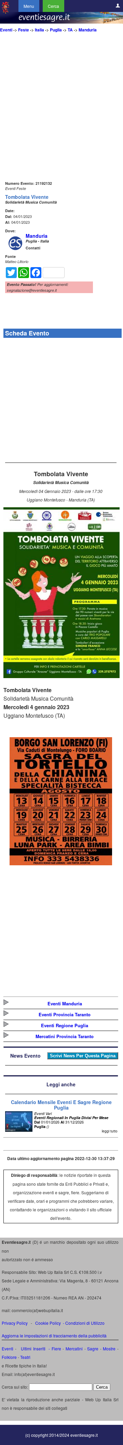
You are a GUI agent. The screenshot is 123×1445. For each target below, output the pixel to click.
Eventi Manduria (64, 1003)
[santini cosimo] (61, 863)
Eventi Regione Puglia (64, 1025)
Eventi (6, 30)
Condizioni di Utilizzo (85, 1323)
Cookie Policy (48, 1323)
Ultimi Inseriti (32, 1348)
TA (70, 30)
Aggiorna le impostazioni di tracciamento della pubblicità (54, 1335)
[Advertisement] (61, 117)
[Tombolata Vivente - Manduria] (61, 676)
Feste (23, 30)
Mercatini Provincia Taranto (65, 1036)
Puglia (56, 30)
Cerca (53, 6)
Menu (29, 6)
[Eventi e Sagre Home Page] (5, 12)
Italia (39, 30)
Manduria (88, 30)
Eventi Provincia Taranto (65, 1014)
